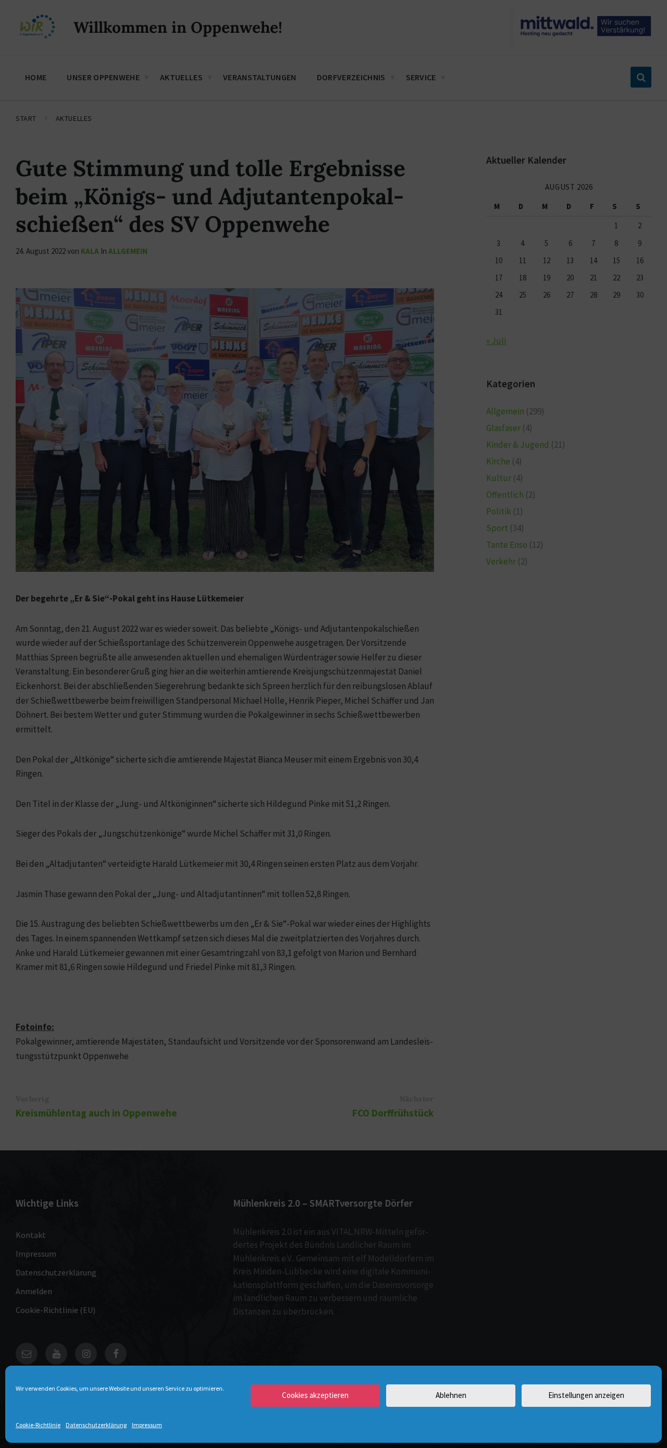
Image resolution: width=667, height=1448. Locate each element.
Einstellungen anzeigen (586, 1395)
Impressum (147, 1425)
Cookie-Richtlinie (38, 1425)
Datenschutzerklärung (96, 1425)
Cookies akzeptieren (315, 1395)
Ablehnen (451, 1395)
